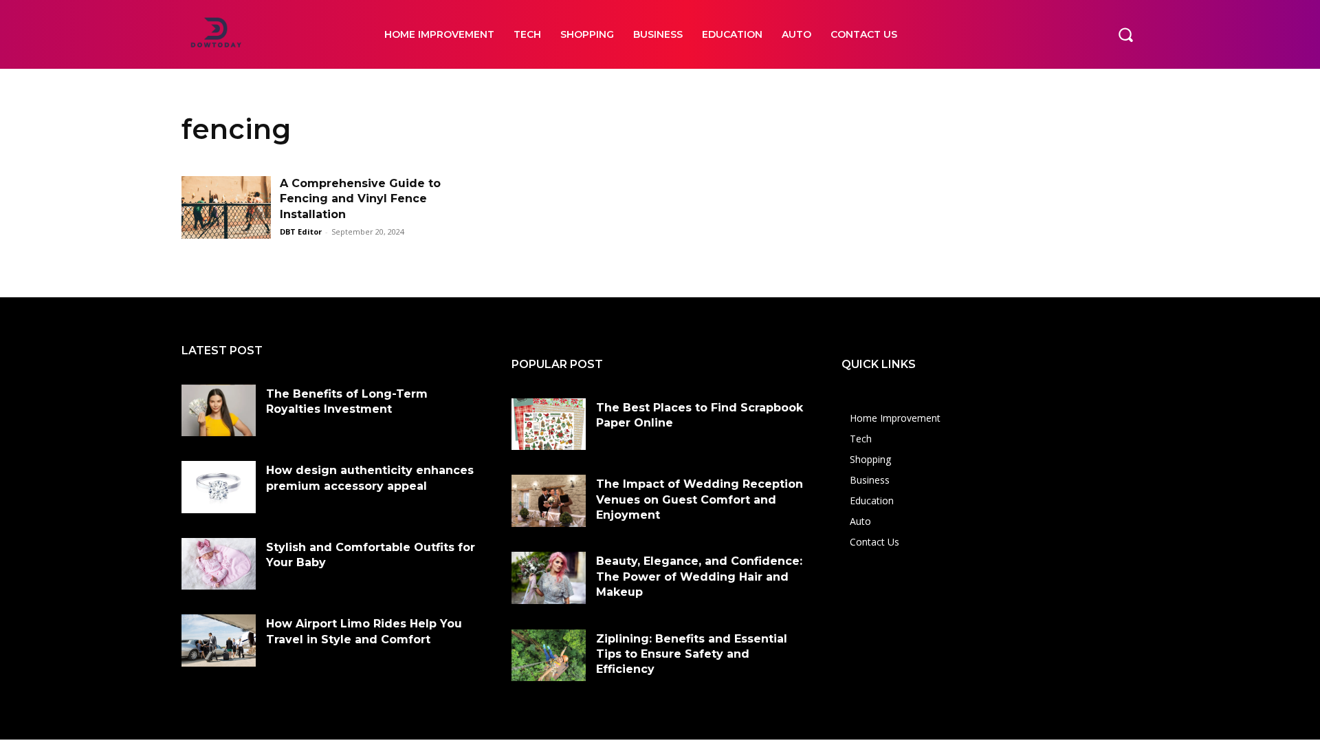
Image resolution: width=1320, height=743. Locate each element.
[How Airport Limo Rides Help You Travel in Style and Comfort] (219, 640)
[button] (1125, 34)
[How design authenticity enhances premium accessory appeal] (219, 487)
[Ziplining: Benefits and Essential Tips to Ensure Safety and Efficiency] (549, 655)
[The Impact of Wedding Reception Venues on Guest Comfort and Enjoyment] (549, 501)
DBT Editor (301, 231)
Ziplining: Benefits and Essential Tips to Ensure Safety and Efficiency (691, 654)
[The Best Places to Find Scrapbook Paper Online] (549, 424)
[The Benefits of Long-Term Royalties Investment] (219, 411)
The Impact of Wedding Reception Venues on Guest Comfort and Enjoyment (699, 499)
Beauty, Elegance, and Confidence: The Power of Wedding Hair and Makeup (699, 576)
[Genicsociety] (268, 34)
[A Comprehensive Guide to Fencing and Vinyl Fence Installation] (226, 207)
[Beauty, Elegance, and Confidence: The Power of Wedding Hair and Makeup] (549, 578)
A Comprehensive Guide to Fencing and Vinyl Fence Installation (360, 199)
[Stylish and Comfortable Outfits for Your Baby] (219, 564)
